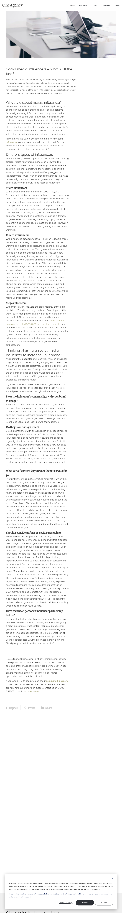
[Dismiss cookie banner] (112, 878)
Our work (83, 5)
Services (106, 5)
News (117, 5)
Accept (85, 903)
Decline (104, 903)
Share (48, 708)
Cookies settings (65, 903)
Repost (13, 708)
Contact (95, 5)
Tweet (31, 708)
